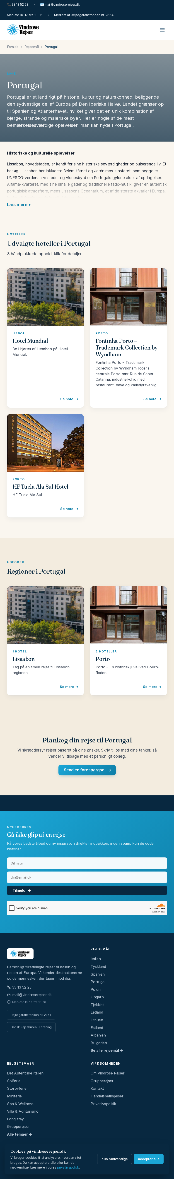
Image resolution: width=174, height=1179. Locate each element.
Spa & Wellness (20, 1104)
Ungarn (97, 997)
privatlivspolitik (68, 1167)
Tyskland (98, 966)
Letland (97, 1012)
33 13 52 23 (17, 4)
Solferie (13, 1081)
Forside (13, 47)
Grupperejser (18, 1126)
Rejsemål (31, 47)
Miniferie (14, 1096)
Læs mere (17, 204)
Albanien (98, 1035)
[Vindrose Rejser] (45, 953)
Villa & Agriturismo (23, 1111)
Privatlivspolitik (103, 1104)
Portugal (98, 981)
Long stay (15, 1119)
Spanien (98, 974)
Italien (96, 959)
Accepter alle (149, 1159)
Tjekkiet (97, 1004)
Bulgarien (99, 1043)
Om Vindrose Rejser (108, 1073)
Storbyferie (17, 1088)
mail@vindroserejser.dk (60, 4)
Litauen (97, 1020)
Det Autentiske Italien (25, 1073)
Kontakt (97, 1088)
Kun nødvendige (115, 1159)
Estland (97, 1027)
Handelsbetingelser (107, 1096)
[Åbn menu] (162, 30)
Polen (96, 989)
